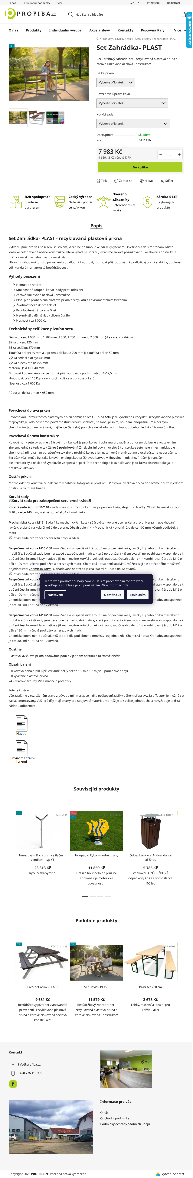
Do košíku (140, 167)
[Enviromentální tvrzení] (22, 751)
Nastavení (55, 595)
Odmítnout (112, 595)
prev (12, 853)
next (181, 853)
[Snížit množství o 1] (160, 154)
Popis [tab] (96, 225)
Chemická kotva (40, 569)
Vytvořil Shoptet (173, 1174)
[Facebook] (13, 1084)
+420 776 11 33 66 (30, 1073)
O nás (12, 3)
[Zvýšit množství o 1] (179, 154)
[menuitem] (13, 30)
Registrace (174, 3)
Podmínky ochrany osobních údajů (125, 1124)
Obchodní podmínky (37, 3)
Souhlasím (138, 595)
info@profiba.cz (29, 1064)
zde (125, 585)
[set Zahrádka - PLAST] (21, 724)
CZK (132, 3)
